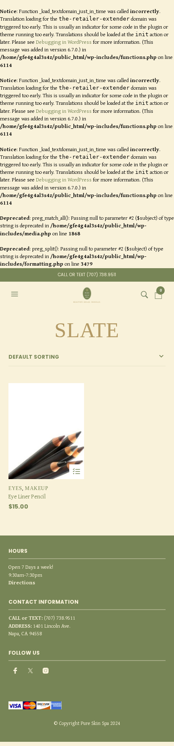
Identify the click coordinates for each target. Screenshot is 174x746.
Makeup (36, 488)
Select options (76, 471)
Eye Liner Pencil (27, 496)
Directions (21, 582)
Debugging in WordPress (64, 42)
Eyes (15, 488)
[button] (16, 294)
